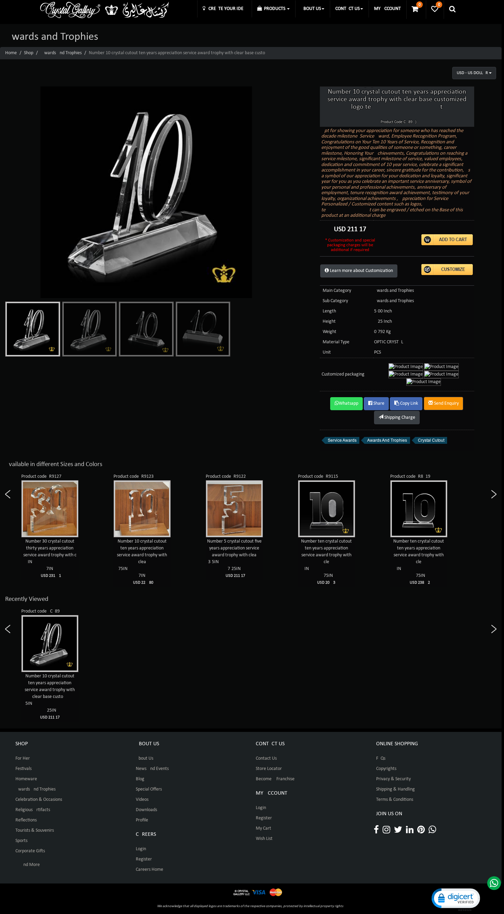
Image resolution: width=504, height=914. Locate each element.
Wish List (264, 838)
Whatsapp (348, 403)
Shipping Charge (399, 417)
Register (144, 859)
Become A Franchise (275, 779)
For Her (22, 758)
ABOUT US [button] (311, 8)
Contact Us (266, 758)
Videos (142, 799)
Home (11, 53)
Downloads (146, 809)
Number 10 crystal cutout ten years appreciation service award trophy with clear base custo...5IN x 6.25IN (50, 697)
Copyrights (386, 768)
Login (141, 849)
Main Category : (338, 290)
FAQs (380, 758)
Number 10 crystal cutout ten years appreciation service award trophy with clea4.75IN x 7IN (142, 562)
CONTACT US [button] (347, 8)
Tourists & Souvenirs (34, 830)
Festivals (23, 768)
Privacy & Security (393, 779)
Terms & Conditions (394, 799)
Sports (21, 840)
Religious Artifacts (32, 809)
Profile (142, 820)
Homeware (26, 779)
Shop (28, 53)
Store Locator (269, 768)
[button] (455, 899)
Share (378, 403)
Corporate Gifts (30, 851)
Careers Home (149, 869)
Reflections (26, 820)
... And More (27, 864)
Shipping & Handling (395, 789)
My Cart (263, 828)
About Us (144, 758)
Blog (140, 779)
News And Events (152, 768)
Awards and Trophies (61, 53)
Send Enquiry (446, 403)
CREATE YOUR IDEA (225, 8)
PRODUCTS (274, 8)
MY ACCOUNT (387, 8)
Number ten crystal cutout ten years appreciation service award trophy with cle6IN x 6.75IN (326, 562)
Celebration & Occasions (38, 799)
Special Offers (149, 789)
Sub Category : (336, 301)
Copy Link (408, 403)
